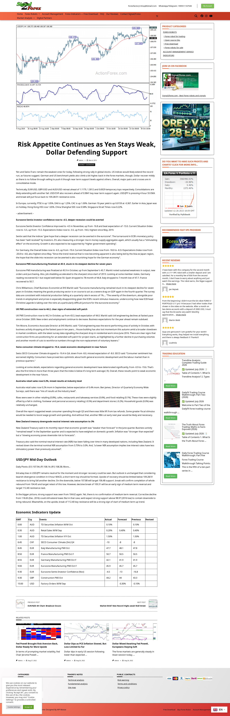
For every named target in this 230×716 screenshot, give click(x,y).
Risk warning (123, 680)
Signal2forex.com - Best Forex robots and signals (184, 95)
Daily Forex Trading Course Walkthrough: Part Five (195, 454)
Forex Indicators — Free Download (81, 14)
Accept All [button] (28, 707)
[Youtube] (210, 16)
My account (207, 6)
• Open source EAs (172, 40)
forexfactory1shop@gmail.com (142, 6)
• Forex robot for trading (174, 36)
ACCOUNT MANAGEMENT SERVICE (178, 51)
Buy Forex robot (184, 709)
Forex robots (31, 14)
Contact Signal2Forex (130, 14)
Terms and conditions (127, 683)
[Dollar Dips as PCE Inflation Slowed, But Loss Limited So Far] (86, 631)
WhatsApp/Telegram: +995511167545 (175, 6)
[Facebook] (202, 16)
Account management (52, 14)
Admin (81, 160)
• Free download (171, 44)
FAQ (102, 14)
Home (20, 14)
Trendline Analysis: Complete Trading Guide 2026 (194, 362)
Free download (169, 709)
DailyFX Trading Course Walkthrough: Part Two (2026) (193, 395)
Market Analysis (24, 18)
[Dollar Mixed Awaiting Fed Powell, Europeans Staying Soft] (134, 631)
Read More (170, 385)
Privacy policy (124, 687)
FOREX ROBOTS (170, 32)
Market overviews (86, 165)
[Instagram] (206, 16)
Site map (72, 687)
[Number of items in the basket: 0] (157, 16)
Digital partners (44, 18)
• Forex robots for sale (173, 47)
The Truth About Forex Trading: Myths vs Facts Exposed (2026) (193, 427)
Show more (171, 284)
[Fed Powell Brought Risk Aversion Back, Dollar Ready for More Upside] (38, 631)
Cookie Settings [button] (14, 707)
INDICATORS (168, 55)
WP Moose (61, 709)
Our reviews (112, 14)
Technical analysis (76, 680)
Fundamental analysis (78, 683)
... (37, 654)
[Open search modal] (196, 16)
